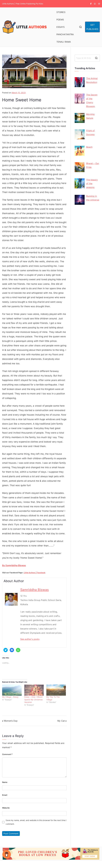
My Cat (61, 720)
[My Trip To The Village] (56, 690)
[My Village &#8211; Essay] (12, 690)
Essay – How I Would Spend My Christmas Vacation (33, 699)
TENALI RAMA (63, 41)
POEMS (60, 19)
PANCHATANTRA (65, 34)
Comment (7, 754)
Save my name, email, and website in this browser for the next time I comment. (36, 822)
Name (4, 782)
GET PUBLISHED (92, 27)
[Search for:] (87, 58)
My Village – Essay (10, 697)
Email (4, 795)
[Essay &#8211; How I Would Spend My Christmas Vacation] (34, 690)
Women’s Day (11, 720)
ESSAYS (60, 27)
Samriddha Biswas (34, 590)
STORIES (60, 12)
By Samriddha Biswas (14, 565)
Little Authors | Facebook (34, 573)
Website (6, 808)
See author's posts (29, 639)
